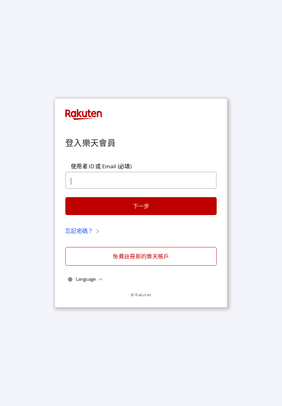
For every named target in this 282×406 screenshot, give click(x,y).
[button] (141, 206)
